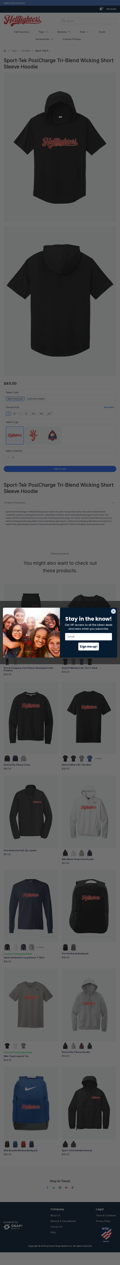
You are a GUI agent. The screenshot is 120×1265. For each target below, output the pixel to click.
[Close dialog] (113, 611)
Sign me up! (88, 646)
